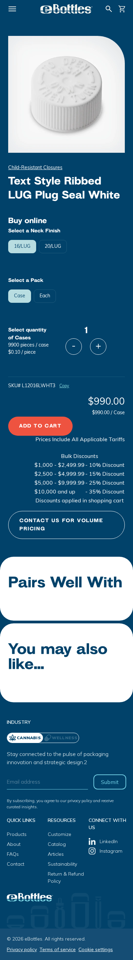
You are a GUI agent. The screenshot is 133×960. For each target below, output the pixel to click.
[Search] (109, 9)
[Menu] (12, 9)
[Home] (66, 9)
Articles (56, 854)
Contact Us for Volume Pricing (61, 524)
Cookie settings (95, 949)
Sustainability (62, 864)
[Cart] (122, 9)
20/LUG (53, 246)
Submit (110, 782)
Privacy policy (22, 949)
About (13, 844)
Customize (59, 834)
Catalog (57, 844)
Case (19, 296)
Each (45, 296)
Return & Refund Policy (66, 877)
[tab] (61, 738)
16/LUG (22, 246)
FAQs (13, 854)
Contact (15, 864)
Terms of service (58, 949)
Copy (64, 386)
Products (17, 834)
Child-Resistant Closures (35, 168)
